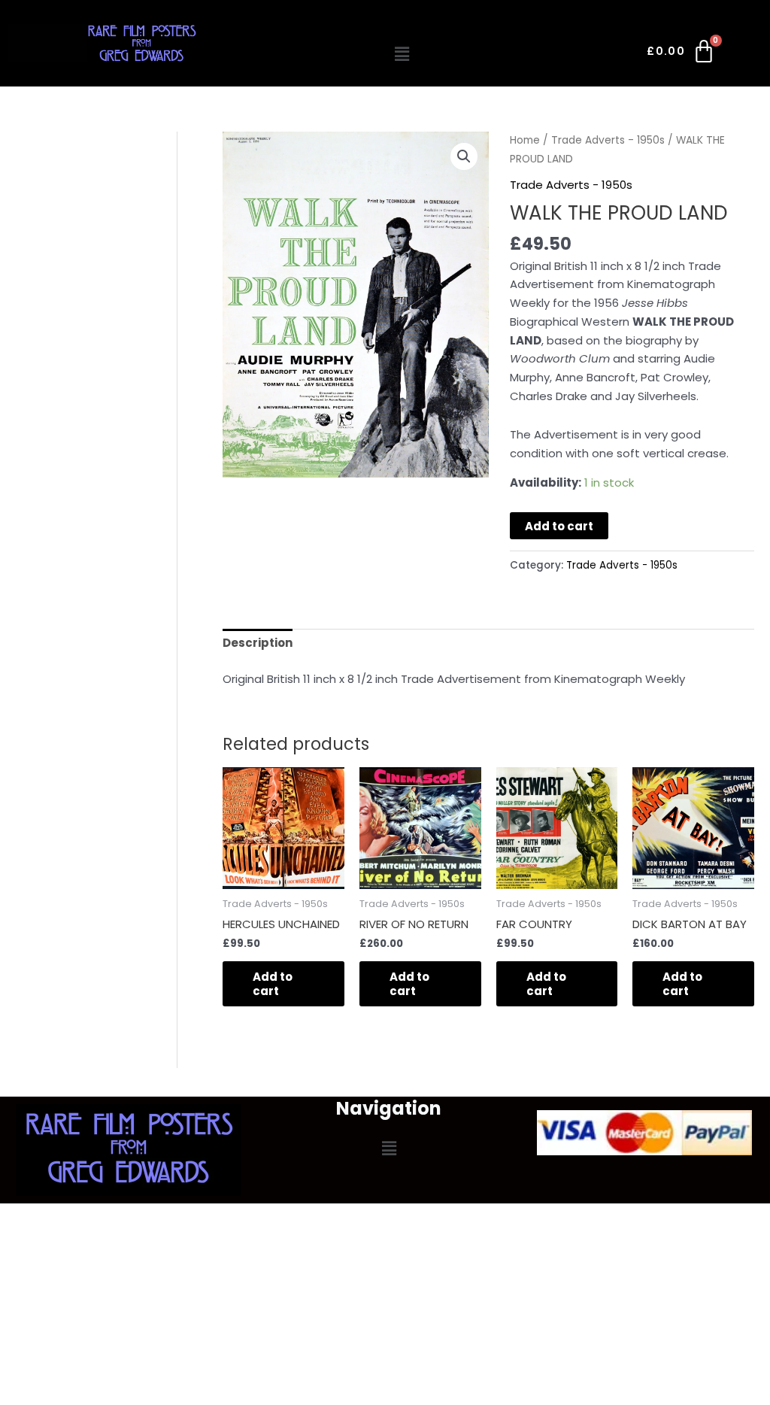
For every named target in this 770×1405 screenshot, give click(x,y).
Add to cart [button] (273, 984)
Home (525, 140)
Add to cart (559, 526)
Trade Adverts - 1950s (608, 140)
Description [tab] (258, 643)
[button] (401, 54)
